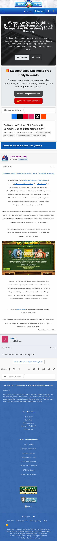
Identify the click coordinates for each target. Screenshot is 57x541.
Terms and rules (22, 521)
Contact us (10, 521)
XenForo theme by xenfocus (30, 538)
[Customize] (33, 517)
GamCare (28, 420)
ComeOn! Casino (42, 180)
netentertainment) (23, 136)
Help (45, 521)
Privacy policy (35, 521)
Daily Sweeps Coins (28, 458)
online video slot (41, 184)
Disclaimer (28, 417)
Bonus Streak (29, 444)
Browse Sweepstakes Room (28, 94)
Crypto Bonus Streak (28, 461)
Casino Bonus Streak (28, 449)
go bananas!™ (9, 136)
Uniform (27, 517)
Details (43, 534)
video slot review (38, 136)
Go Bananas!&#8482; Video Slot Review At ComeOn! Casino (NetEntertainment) (28, 173)
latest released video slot (29, 180)
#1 (54, 166)
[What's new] (48, 11)
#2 (54, 348)
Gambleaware (28, 423)
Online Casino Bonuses (28, 466)
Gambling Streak (28, 453)
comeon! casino (44, 133)
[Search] (53, 11)
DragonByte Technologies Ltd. (30, 534)
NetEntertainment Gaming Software (23, 184)
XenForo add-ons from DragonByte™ (38, 531)
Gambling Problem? (28, 426)
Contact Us (28, 429)
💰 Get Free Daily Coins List (28, 101)
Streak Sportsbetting (28, 474)
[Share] (51, 166)
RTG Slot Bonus (28, 470)
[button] (3, 11)
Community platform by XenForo (28, 529)
